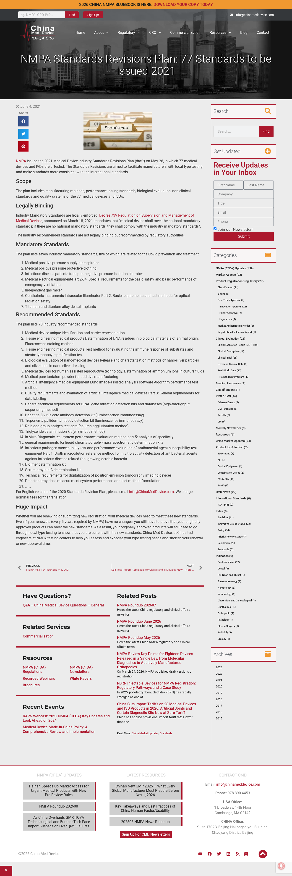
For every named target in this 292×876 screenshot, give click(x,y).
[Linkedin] (228, 854)
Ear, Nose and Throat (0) (231, 575)
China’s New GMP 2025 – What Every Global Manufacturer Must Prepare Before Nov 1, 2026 (145, 790)
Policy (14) (224, 530)
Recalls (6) (224, 415)
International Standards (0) (233, 498)
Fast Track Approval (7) (231, 300)
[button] (23, 121)
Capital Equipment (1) (230, 466)
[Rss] (238, 854)
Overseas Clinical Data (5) (232, 364)
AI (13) (221, 460)
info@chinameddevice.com (238, 784)
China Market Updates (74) (233, 441)
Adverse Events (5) (228, 402)
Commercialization (185, 32)
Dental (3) (223, 568)
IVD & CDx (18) (226, 479)
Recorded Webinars (39, 678)
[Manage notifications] (281, 866)
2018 (219, 699)
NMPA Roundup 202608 (58, 806)
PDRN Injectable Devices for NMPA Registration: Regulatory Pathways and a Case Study (156, 685)
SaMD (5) (223, 485)
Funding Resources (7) (230, 383)
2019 (219, 693)
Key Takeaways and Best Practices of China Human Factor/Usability (145, 808)
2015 (219, 718)
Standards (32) (226, 549)
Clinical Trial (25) (227, 357)
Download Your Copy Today (183, 4)
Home (80, 32)
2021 (219, 680)
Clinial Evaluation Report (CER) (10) (238, 345)
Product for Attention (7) (232, 447)
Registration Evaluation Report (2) (237, 332)
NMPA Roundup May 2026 (138, 637)
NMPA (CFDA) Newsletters (81, 669)
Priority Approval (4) (230, 313)
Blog (244, 32)
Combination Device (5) (231, 472)
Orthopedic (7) (226, 613)
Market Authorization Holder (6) (236, 325)
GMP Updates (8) (227, 408)
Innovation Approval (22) (233, 306)
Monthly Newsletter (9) (231, 428)
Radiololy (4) (225, 632)
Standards (166, 733)
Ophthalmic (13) (227, 607)
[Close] (6, 871)
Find (72, 15)
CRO (152, 32)
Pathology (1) (225, 619)
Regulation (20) (226, 543)
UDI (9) (221, 421)
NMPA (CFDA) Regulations (34, 669)
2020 (219, 686)
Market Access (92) (229, 274)
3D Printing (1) (226, 453)
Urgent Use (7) (227, 319)
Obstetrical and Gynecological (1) (237, 600)
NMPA (21, 161)
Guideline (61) (226, 517)
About (99, 32)
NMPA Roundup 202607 (136, 605)
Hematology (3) (226, 587)
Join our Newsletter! (235, 229)
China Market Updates (145, 733)
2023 (219, 667)
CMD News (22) (226, 492)
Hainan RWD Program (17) (234, 376)
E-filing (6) (223, 293)
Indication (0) (224, 556)
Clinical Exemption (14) (231, 351)
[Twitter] (219, 854)
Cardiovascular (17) (229, 562)
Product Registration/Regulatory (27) (240, 281)
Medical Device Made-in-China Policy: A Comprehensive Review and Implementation (59, 729)
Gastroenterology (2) (229, 581)
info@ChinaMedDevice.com (151, 492)
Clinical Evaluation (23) (230, 338)
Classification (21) (228, 287)
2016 (219, 712)
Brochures (31, 685)
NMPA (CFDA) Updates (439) (235, 268)
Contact (263, 32)
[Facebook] (210, 854)
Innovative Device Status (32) (234, 523)
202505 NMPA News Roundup (145, 822)
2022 (219, 673)
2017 (219, 705)
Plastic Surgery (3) (228, 626)
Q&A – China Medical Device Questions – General (63, 605)
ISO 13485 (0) (225, 504)
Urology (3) (224, 638)
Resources (218, 32)
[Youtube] (200, 854)
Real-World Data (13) (229, 370)
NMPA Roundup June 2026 (139, 621)
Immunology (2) (226, 594)
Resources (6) (225, 434)
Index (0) (222, 511)
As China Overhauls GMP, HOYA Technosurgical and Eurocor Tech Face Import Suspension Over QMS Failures (59, 821)
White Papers (81, 678)
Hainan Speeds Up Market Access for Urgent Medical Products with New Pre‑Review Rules (59, 790)
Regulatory (126, 32)
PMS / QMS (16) (226, 396)
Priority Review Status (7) (232, 536)
